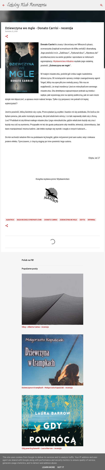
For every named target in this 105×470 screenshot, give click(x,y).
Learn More (48, 467)
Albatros (10, 220)
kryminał (91, 220)
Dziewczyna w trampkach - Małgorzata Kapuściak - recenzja (47, 388)
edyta (82, 220)
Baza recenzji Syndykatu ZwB (29, 220)
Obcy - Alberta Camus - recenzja (35, 327)
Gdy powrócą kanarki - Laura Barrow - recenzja (41, 448)
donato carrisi (50, 220)
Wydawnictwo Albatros (63, 61)
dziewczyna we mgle (68, 220)
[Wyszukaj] (101, 5)
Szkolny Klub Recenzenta (26, 5)
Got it (60, 467)
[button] (6, 36)
